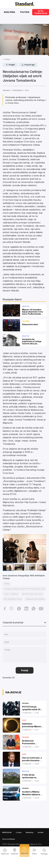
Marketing (29, 832)
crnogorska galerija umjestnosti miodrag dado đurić (24, 589)
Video (34, 854)
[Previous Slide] (6, 548)
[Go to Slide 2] (19, 567)
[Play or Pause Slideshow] (5, 560)
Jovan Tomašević (11, 594)
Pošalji (24, 670)
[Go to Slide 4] (41, 567)
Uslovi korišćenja (8, 839)
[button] (24, 548)
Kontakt (40, 832)
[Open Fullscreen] (43, 560)
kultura (7, 59)
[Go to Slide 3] (30, 567)
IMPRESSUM (6, 832)
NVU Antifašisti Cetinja (13, 599)
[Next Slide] (43, 548)
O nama (19, 832)
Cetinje (7, 584)
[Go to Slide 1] (8, 567)
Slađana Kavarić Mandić (35, 599)
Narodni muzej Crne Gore (32, 594)
